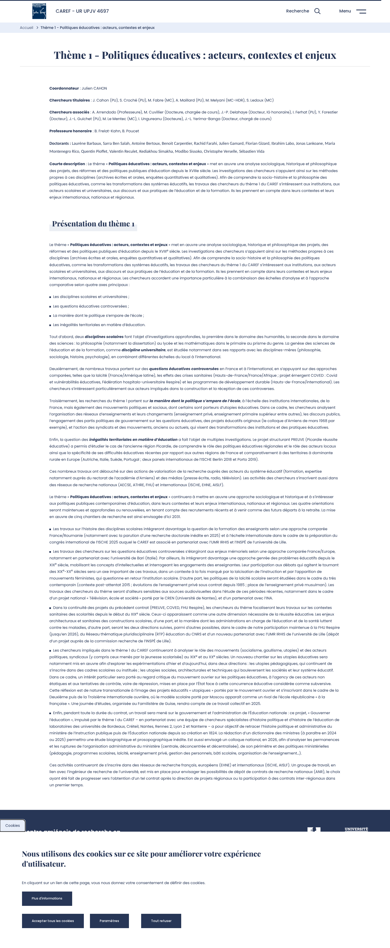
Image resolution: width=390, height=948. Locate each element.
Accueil (27, 27)
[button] (303, 11)
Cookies (12, 825)
